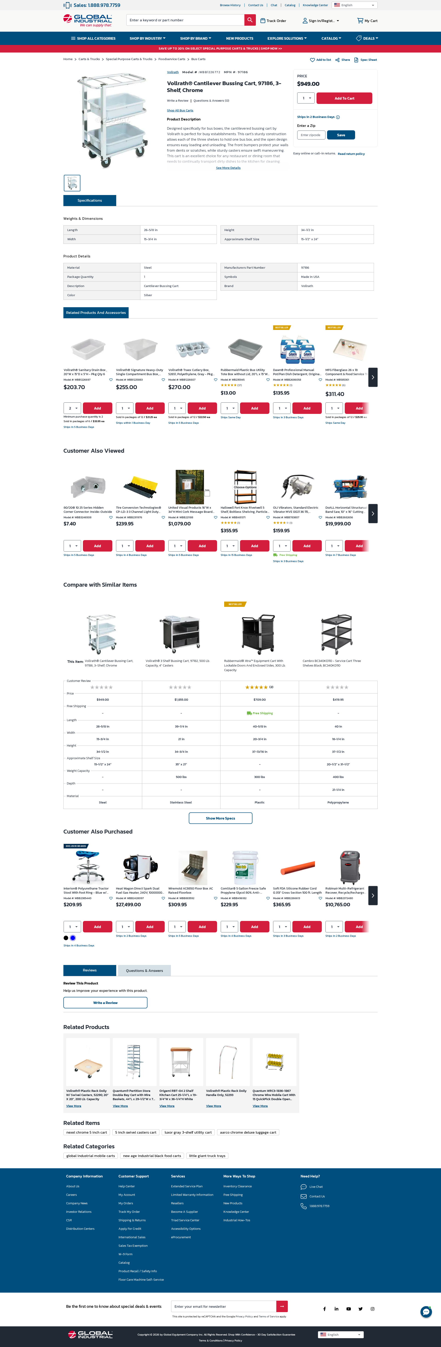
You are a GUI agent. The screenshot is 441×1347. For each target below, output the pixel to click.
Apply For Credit (130, 1228)
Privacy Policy (244, 1316)
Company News (77, 1203)
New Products (232, 1203)
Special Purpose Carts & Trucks (129, 58)
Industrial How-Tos (236, 1220)
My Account (127, 1194)
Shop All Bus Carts (180, 110)
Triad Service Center (185, 1220)
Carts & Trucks (89, 58)
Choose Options (245, 487)
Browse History (230, 5)
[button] (354, 5)
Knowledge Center (315, 5)
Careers (71, 1194)
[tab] (89, 200)
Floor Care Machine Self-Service (141, 1279)
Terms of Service (269, 1316)
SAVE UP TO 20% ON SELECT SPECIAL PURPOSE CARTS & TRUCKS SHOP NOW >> (220, 49)
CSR (69, 1220)
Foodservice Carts (171, 58)
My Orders (126, 1203)
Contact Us (255, 5)
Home (68, 58)
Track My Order (129, 1211)
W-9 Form (126, 1254)
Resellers (177, 1203)
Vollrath (173, 72)
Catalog (290, 5)
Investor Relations (78, 1211)
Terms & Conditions (211, 1341)
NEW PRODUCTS (239, 38)
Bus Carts (198, 58)
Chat (274, 5)
